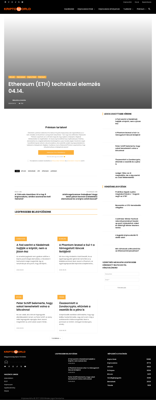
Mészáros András (19, 100)
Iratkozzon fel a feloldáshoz (56, 152)
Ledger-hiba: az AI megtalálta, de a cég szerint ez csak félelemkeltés (127, 175)
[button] (149, 9)
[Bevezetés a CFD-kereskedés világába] (108, 208)
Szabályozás (20, 239)
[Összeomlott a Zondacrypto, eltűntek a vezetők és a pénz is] (77, 287)
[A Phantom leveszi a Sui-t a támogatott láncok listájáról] (77, 229)
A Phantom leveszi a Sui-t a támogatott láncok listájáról (77, 248)
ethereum (45, 171)
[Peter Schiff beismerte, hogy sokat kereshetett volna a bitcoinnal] (35, 287)
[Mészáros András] (10, 100)
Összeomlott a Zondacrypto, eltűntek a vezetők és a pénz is (75, 306)
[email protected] (18, 362)
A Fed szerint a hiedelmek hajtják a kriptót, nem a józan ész (32, 248)
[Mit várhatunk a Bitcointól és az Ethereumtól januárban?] (108, 252)
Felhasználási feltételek (58, 161)
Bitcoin (18, 297)
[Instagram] (12, 2)
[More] (39, 115)
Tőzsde (61, 297)
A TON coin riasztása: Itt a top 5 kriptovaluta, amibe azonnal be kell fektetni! (33, 196)
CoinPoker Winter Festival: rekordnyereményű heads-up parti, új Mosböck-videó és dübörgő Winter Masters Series (127, 223)
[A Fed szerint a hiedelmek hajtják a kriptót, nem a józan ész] (35, 229)
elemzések (31, 171)
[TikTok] (15, 2)
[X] (19, 2)
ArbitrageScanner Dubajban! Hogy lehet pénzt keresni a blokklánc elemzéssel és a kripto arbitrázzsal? (79, 196)
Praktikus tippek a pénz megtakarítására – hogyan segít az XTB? (127, 194)
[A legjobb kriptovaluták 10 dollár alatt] (108, 238)
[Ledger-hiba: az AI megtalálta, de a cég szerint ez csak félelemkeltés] (108, 176)
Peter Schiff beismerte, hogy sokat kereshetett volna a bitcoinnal (34, 306)
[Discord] (5, 2)
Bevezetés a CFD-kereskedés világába (128, 206)
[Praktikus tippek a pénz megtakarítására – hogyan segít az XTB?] (108, 195)
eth (38, 171)
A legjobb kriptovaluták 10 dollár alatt (126, 236)
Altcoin (12, 77)
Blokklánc (62, 239)
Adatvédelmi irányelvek (74, 161)
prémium (54, 171)
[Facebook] (9, 2)
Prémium (42, 77)
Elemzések (21, 77)
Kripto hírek (32, 77)
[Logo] (27, 9)
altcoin (23, 171)
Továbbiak (55, 338)
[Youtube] (22, 2)
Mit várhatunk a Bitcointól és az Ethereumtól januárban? (127, 250)
